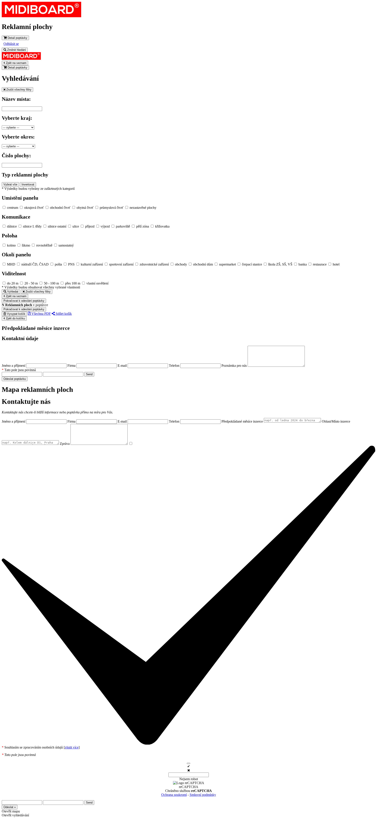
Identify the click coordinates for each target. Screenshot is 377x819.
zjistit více (72, 747)
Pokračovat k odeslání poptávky (23, 300)
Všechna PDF (41, 313)
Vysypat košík (15, 313)
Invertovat (28, 184)
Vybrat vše (10, 184)
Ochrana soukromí (174, 795)
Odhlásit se (11, 44)
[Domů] (41, 16)
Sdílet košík (63, 313)
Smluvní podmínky (203, 795)
